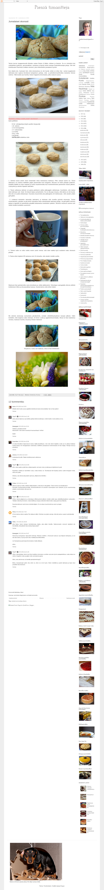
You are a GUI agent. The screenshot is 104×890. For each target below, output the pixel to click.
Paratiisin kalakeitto (85, 237)
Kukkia (92, 78)
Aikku (14, 521)
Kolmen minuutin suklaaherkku (90, 788)
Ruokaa (38, 394)
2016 (82, 116)
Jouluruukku (83, 303)
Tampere (81, 100)
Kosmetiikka (83, 76)
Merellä (92, 84)
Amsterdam (91, 65)
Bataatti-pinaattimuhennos (87, 235)
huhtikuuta (83, 149)
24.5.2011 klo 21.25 (24, 552)
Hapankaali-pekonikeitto (86, 256)
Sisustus (92, 96)
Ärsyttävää (81, 107)
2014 (82, 121)
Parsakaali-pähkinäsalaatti (87, 297)
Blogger (62, 886)
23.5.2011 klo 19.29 (21, 406)
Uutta (80, 103)
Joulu (88, 71)
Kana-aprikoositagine (85, 271)
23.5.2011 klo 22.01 (24, 426)
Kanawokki (83, 295)
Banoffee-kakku (89, 820)
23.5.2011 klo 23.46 (24, 465)
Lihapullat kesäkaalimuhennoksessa (87, 229)
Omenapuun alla (84, 47)
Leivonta (81, 82)
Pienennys (86, 92)
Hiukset (92, 69)
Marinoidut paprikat (85, 267)
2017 (82, 114)
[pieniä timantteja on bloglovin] (85, 52)
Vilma (92, 105)
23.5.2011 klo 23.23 (22, 455)
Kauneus (92, 72)
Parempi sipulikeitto (85, 254)
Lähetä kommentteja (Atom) (19, 601)
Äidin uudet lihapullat (85, 291)
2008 (82, 164)
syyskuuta (83, 137)
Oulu (93, 91)
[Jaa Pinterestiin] (50, 395)
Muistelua (87, 86)
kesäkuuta (83, 144)
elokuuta (82, 140)
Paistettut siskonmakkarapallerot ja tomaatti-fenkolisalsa (87, 285)
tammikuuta (83, 156)
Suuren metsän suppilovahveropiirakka (86, 300)
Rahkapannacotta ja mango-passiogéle (85, 281)
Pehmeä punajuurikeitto (86, 258)
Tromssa (86, 100)
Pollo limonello (84, 250)
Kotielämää (33, 394)
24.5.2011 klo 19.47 (24, 533)
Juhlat (80, 72)
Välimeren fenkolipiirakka (87, 217)
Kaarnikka (15, 441)
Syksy (81, 98)
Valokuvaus (90, 103)
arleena (14, 455)
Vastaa (14, 411)
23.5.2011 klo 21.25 (24, 416)
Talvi (92, 98)
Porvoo (92, 92)
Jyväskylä (86, 72)
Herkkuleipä (83, 222)
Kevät (92, 74)
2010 (82, 159)
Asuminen (82, 67)
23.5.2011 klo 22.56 (24, 441)
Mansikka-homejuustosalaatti (85, 232)
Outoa (80, 92)
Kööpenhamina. (90, 80)
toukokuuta (83, 147)
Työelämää (90, 102)
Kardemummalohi (85, 263)
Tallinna (89, 98)
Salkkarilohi (83, 293)
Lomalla (86, 82)
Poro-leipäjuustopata (85, 260)
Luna (80, 84)
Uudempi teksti (13, 598)
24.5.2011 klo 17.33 (21, 511)
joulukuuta (83, 130)
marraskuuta (83, 132)
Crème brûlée (84, 265)
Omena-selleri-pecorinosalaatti (84, 225)
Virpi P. (14, 416)
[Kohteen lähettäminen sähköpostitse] (44, 395)
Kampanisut (90, 794)
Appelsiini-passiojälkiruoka (84, 244)
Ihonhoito (81, 71)
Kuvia (81, 80)
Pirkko (14, 483)
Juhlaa (92, 71)
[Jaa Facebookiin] (49, 395)
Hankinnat (88, 69)
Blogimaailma (90, 67)
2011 (82, 128)
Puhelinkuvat (82, 94)
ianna (14, 406)
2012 (82, 126)
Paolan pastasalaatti (85, 289)
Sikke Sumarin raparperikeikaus (84, 247)
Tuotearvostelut (83, 102)
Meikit (88, 84)
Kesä (80, 74)
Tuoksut (92, 100)
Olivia (14, 511)
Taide (84, 98)
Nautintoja (83, 89)
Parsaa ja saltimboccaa (86, 252)
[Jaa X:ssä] (47, 395)
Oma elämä (87, 91)
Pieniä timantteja (52, 7)
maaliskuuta (83, 152)
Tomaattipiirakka (84, 215)
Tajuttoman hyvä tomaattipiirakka (90, 805)
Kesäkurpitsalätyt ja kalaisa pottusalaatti (85, 220)
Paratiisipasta (84, 269)
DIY (79, 69)
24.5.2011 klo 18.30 (21, 521)
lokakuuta (83, 135)
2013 (82, 123)
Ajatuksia (82, 65)
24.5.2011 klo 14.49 (22, 483)
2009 (82, 162)
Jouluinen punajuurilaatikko (90, 813)
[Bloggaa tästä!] (46, 395)
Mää (92, 86)
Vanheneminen (83, 105)
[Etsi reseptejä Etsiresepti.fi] (86, 208)
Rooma (88, 94)
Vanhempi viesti (70, 598)
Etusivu (42, 598)
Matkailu (84, 84)
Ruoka (92, 94)
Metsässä (81, 86)
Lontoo (92, 82)
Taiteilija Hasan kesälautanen (84, 240)
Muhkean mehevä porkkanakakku (90, 830)
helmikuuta (83, 154)
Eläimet (83, 69)
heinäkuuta (83, 142)
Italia (84, 71)
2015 (82, 118)
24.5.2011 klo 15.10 (24, 496)
